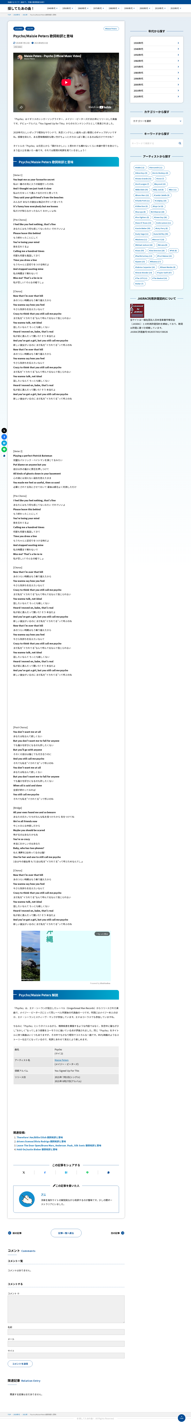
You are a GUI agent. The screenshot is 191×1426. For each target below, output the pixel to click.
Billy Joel (159, 189)
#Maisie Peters (111, 28)
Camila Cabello (162, 195)
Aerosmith (156, 167)
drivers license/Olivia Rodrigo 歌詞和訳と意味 (41, 1141)
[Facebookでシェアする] (45, 1172)
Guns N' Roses (143, 223)
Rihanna (156, 261)
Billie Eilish (142, 189)
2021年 (30, 28)
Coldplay (161, 200)
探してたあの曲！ (21, 8)
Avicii (160, 178)
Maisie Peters (62, 1060)
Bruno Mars (142, 195)
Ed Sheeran (158, 212)
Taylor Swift (165, 272)
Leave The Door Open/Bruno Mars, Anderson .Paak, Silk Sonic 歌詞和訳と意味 (59, 1145)
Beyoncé (160, 184)
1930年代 (138, 43)
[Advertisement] (66, 424)
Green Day (161, 217)
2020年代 (174, 8)
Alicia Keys (141, 173)
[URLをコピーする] (108, 1172)
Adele (140, 167)
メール (11, 1339)
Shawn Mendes (168, 267)
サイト (11, 1350)
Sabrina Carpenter (145, 267)
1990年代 (128, 8)
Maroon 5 (158, 239)
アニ (43, 1194)
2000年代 (144, 8)
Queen (140, 261)
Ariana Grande (143, 178)
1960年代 (82, 8)
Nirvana (163, 245)
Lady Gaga (142, 234)
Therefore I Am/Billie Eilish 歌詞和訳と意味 (40, 1137)
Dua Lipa (141, 212)
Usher (139, 283)
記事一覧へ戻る (66, 1233)
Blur (173, 189)
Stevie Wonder (144, 272)
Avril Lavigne (142, 184)
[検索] (180, 143)
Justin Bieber (143, 228)
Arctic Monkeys (160, 173)
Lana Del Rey (161, 234)
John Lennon (164, 223)
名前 (10, 1327)
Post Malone (165, 256)
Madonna (141, 239)
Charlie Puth (143, 200)
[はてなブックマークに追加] (66, 1172)
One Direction (157, 250)
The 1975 (141, 278)
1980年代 (113, 8)
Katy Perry (162, 228)
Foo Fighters (142, 217)
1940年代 (51, 8)
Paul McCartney (144, 256)
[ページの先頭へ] (181, 1418)
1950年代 (66, 8)
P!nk (174, 250)
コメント (13, 1293)
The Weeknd (160, 278)
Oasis (140, 250)
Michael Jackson (144, 245)
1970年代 (97, 8)
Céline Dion (142, 206)
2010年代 (159, 8)
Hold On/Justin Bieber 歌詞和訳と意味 (37, 1149)
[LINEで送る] (87, 1172)
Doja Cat (158, 206)
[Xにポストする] (23, 1172)
